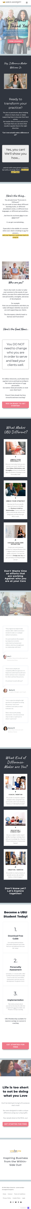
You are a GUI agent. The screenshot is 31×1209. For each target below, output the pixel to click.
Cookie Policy (17, 1198)
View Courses (15, 41)
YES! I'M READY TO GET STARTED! (15, 405)
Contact (10, 1194)
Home (4, 1194)
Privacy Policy (7, 1198)
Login (23, 1198)
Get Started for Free (15, 1046)
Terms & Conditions (19, 1194)
